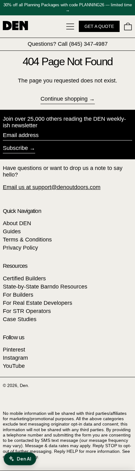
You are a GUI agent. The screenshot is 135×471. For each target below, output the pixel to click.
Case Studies (19, 319)
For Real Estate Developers (37, 303)
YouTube (14, 366)
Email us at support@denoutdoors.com (51, 187)
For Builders (18, 295)
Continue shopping (64, 99)
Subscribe (15, 148)
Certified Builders (24, 278)
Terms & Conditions (27, 239)
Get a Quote (99, 26)
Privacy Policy (20, 248)
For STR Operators (27, 311)
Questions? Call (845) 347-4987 (68, 44)
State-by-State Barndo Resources (45, 286)
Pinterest (14, 350)
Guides (12, 231)
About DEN (17, 223)
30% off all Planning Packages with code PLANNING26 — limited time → (67, 7)
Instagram (15, 358)
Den (24, 385)
